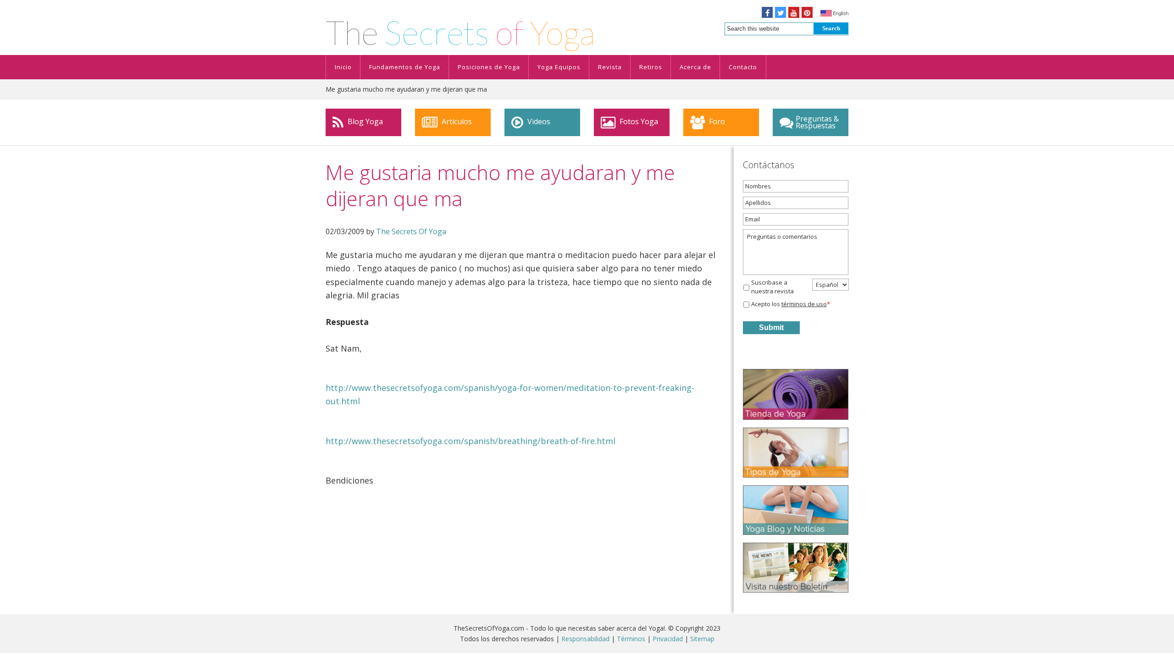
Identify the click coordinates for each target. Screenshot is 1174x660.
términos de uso (804, 304)
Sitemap (702, 638)
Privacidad (668, 638)
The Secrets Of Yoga (411, 231)
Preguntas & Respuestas (817, 122)
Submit (771, 327)
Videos (538, 121)
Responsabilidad (585, 638)
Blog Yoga (364, 121)
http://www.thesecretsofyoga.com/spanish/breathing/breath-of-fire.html (470, 440)
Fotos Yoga (638, 121)
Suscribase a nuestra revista (772, 287)
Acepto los (790, 304)
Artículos (456, 121)
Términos (631, 638)
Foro (716, 121)
